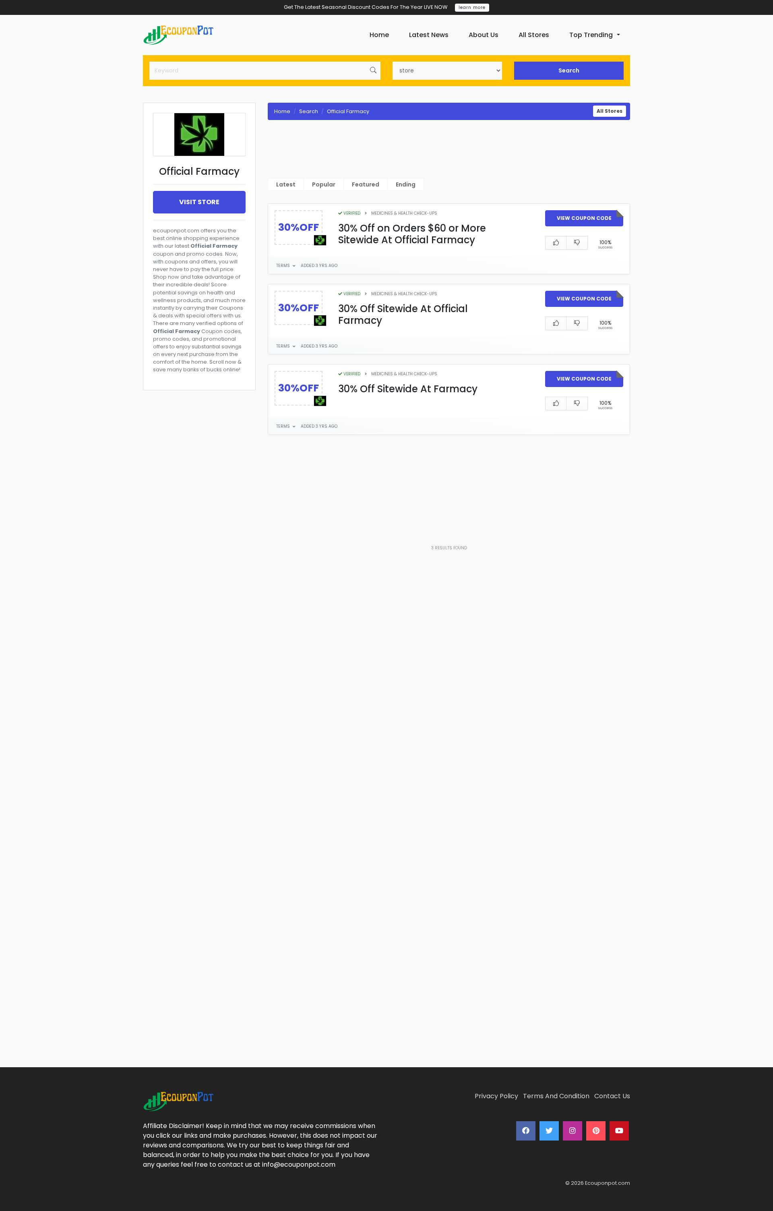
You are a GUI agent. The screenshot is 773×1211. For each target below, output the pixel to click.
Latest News (429, 34)
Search (568, 70)
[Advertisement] (199, 685)
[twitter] (549, 1131)
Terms (283, 266)
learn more (472, 7)
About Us (483, 34)
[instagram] (572, 1131)
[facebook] (525, 1131)
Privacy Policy (496, 1096)
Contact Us (612, 1096)
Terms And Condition (556, 1096)
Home (379, 34)
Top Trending (591, 34)
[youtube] (619, 1131)
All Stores (534, 34)
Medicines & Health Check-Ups (404, 213)
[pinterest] (596, 1131)
